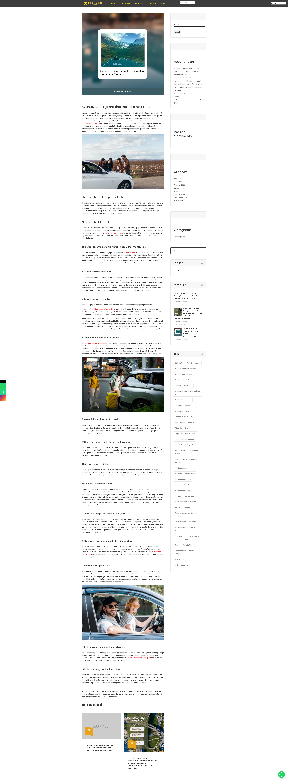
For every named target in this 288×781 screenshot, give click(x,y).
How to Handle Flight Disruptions (187, 445)
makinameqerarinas (183, 479)
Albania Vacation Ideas (184, 374)
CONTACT (152, 4)
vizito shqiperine (181, 565)
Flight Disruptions (181, 428)
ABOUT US (139, 4)
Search (176, 25)
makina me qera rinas (113, 233)
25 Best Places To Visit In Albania (187, 363)
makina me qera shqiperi (185, 485)
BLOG (163, 4)
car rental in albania (183, 400)
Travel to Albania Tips (183, 545)
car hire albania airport (184, 380)
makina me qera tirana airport (104, 309)
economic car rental (183, 417)
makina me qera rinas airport (96, 343)
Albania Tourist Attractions (185, 368)
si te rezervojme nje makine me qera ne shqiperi (187, 538)
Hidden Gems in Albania (184, 439)
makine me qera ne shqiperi (186, 496)
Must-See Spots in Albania (185, 502)
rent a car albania (182, 507)
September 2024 (180, 198)
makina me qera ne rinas (185, 474)
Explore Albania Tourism (184, 422)
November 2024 (180, 191)
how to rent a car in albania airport (186, 452)
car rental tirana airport (184, 405)
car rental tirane (182, 411)
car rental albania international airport (187, 392)
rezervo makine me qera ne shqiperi (186, 514)
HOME (113, 4)
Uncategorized (179, 237)
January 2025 (179, 188)
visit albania (179, 559)
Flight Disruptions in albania (185, 434)
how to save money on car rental (186, 461)
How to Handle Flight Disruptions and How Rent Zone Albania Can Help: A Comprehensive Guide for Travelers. (143, 763)
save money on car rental (185, 522)
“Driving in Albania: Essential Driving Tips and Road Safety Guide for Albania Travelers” (99, 748)
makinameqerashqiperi (184, 490)
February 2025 (179, 185)
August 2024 (179, 201)
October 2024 (179, 194)
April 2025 (177, 179)
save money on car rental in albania (186, 529)
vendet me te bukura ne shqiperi (184, 552)
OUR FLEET (125, 4)
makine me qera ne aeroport (139, 658)
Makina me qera (129, 252)
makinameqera (181, 468)
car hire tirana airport (183, 385)
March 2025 (178, 182)
